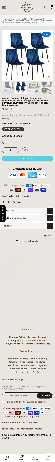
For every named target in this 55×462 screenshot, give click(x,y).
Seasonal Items (18, 368)
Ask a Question (23, 196)
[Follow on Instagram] (22, 372)
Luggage (42, 365)
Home (5, 19)
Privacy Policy (15, 340)
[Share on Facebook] (3, 202)
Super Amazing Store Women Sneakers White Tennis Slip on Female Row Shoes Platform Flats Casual (40, 291)
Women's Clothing (18, 358)
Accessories (26, 362)
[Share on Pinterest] (14, 202)
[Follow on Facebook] (17, 372)
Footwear (41, 362)
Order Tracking (38, 368)
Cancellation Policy (36, 340)
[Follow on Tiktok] (33, 372)
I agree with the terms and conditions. (26, 401)
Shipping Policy (17, 337)
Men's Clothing (39, 358)
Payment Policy (14, 343)
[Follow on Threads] (38, 372)
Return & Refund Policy (38, 343)
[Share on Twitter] (8, 202)
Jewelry (13, 362)
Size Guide (7, 196)
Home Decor (28, 365)
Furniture (13, 365)
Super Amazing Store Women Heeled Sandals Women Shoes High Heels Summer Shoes (14, 290)
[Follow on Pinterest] (27, 372)
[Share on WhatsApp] (19, 202)
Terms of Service (37, 337)
